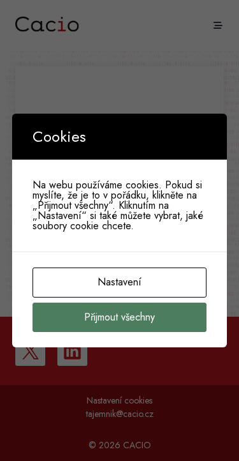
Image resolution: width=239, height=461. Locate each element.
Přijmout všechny (119, 317)
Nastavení (119, 282)
